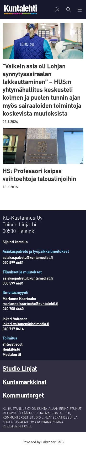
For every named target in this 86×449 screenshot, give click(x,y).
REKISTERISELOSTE (17, 426)
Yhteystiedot (12, 344)
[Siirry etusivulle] (20, 9)
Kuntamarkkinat (25, 382)
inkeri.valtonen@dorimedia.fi (26, 323)
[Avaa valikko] (57, 9)
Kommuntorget (23, 395)
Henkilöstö (11, 349)
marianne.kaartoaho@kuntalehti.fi (30, 303)
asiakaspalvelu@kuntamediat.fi (28, 257)
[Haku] (68, 9)
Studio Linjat (20, 368)
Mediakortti (12, 354)
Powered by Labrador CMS (43, 442)
